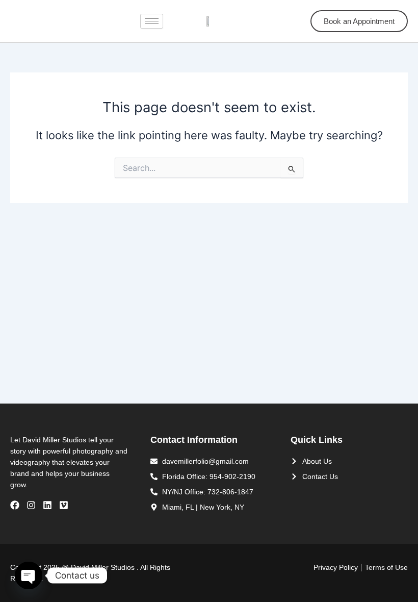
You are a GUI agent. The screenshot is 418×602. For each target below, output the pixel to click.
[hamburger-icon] (151, 21)
